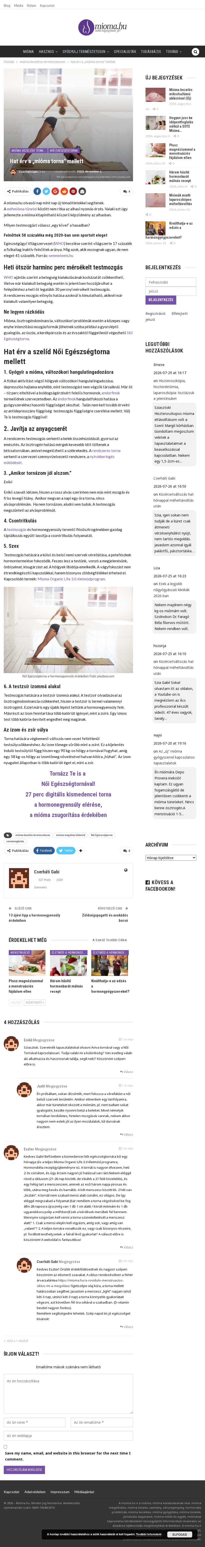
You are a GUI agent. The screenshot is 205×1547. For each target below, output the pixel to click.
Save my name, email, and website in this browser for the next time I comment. (68, 1456)
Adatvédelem (35, 1492)
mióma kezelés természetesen (33, 835)
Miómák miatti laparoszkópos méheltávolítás (180, 199)
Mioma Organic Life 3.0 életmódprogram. (72, 579)
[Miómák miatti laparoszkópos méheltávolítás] (156, 200)
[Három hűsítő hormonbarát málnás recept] (68, 963)
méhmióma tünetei (22, 209)
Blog (7, 6)
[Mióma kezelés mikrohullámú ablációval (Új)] (156, 95)
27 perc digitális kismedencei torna (68, 794)
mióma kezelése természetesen (30, 150)
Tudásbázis (151, 52)
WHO (59, 243)
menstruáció (20, 952)
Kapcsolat (47, 6)
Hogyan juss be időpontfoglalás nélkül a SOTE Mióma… (181, 124)
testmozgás (16, 529)
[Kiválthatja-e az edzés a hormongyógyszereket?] (109, 963)
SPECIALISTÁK (125, 52)
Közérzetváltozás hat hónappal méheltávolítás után (174, 500)
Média (18, 6)
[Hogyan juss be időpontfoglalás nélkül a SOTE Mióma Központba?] (156, 123)
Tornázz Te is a (68, 773)
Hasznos (46, 52)
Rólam (31, 6)
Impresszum (60, 1492)
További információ (149, 1534)
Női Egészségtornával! (68, 783)
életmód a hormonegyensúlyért (70, 952)
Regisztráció (156, 313)
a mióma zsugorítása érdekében (68, 814)
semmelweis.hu (60, 255)
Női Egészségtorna (64, 150)
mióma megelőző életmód (70, 835)
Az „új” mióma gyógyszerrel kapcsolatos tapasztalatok (174, 757)
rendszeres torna (106, 450)
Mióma (28, 52)
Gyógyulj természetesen (84, 52)
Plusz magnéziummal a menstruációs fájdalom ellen (182, 151)
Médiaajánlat (84, 1492)
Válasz (128, 1072)
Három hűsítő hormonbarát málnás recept (180, 176)
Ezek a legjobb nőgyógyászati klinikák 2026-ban (172, 589)
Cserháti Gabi (47, 1261)
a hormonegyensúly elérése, (68, 804)
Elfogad (179, 1534)
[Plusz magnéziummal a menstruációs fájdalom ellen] (27, 963)
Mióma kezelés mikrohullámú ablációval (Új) (180, 94)
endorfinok (111, 393)
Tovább (172, 52)
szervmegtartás (15, 841)
